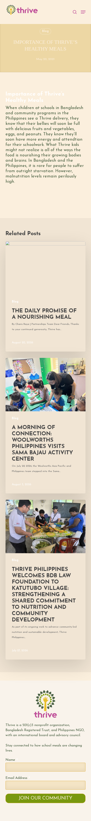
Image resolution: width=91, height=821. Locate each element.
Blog (45, 31)
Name (12, 760)
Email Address (18, 778)
